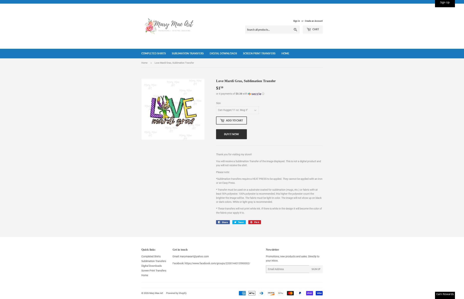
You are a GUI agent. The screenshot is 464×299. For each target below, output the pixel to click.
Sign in (296, 21)
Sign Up (316, 269)
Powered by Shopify (176, 293)
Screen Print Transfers (259, 53)
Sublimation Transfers (188, 53)
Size (218, 103)
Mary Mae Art (156, 293)
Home (285, 53)
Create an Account (314, 21)
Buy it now (231, 134)
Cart (315, 29)
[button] (269, 93)
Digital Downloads (223, 53)
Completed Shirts (153, 53)
